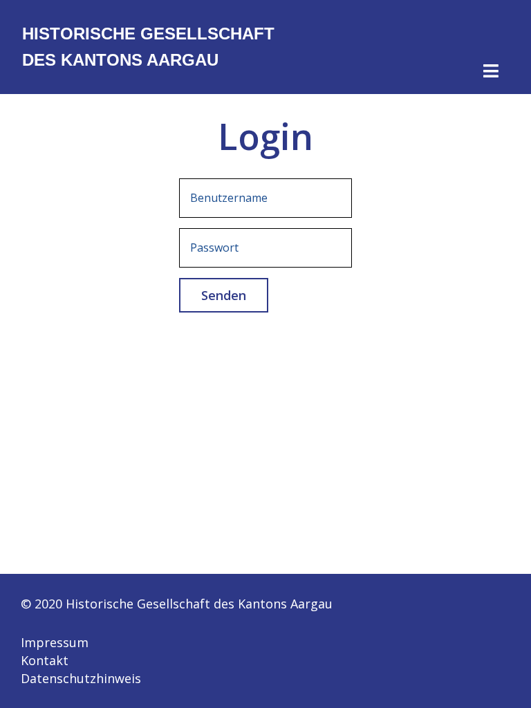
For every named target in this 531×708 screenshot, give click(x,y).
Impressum (54, 642)
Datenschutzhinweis (81, 678)
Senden (223, 295)
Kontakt (44, 660)
